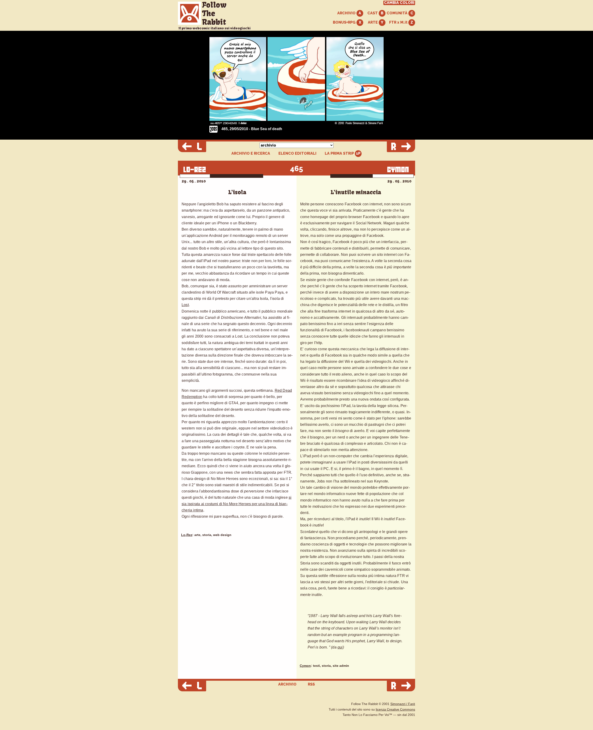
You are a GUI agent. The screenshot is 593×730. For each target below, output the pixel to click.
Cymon (305, 665)
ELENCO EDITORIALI (297, 153)
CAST (373, 13)
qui (340, 647)
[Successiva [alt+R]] (401, 146)
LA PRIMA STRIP (340, 153)
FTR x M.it (398, 22)
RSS (311, 684)
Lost (185, 305)
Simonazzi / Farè (402, 704)
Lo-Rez (186, 535)
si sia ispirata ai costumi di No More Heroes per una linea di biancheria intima (236, 503)
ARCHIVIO (346, 13)
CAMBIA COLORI (399, 3)
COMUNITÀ (397, 13)
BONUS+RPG (344, 22)
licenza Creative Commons (395, 709)
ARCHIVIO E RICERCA (250, 153)
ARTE (373, 22)
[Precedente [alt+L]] (192, 146)
